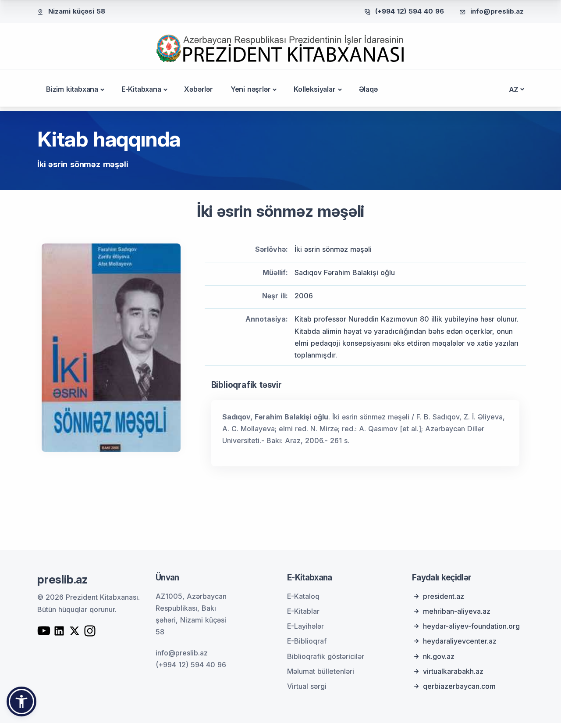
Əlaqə (368, 89)
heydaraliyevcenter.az (460, 641)
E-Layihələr (305, 626)
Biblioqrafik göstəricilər (325, 656)
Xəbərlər (198, 89)
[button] (21, 701)
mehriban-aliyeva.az (456, 611)
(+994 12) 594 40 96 (409, 11)
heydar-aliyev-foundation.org (471, 626)
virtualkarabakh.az (453, 671)
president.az (443, 596)
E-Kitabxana (141, 89)
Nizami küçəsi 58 (76, 11)
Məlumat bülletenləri (320, 671)
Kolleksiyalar (314, 89)
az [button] (514, 89)
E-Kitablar (303, 611)
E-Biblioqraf (307, 641)
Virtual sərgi (307, 686)
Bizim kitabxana (72, 89)
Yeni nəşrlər (251, 89)
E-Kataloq (303, 596)
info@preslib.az (497, 11)
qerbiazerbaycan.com (459, 686)
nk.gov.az (438, 656)
